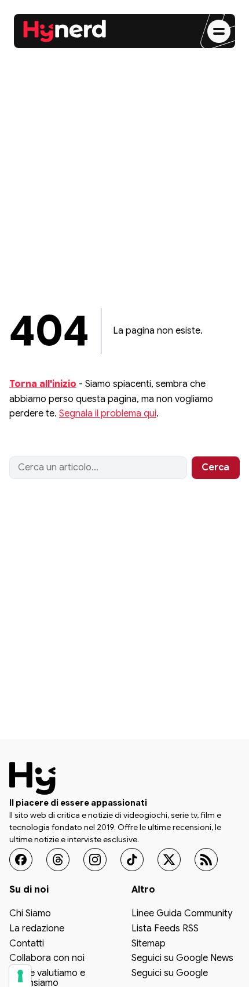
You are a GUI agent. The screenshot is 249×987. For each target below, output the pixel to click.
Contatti (26, 943)
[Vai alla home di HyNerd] (65, 31)
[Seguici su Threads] (57, 859)
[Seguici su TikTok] (132, 859)
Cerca (215, 467)
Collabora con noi (47, 958)
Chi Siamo (30, 914)
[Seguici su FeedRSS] (206, 859)
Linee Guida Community (181, 914)
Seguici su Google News (182, 958)
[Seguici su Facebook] (20, 859)
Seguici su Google (169, 973)
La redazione (36, 929)
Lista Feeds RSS (165, 929)
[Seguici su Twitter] (169, 859)
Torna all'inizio (42, 384)
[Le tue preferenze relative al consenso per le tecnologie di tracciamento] (20, 976)
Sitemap (148, 943)
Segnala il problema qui (107, 413)
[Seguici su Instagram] (95, 859)
